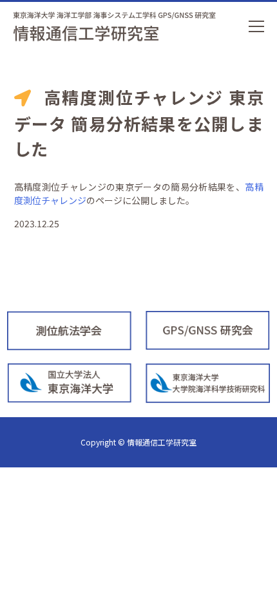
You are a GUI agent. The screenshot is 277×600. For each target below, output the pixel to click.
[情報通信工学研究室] (113, 26)
